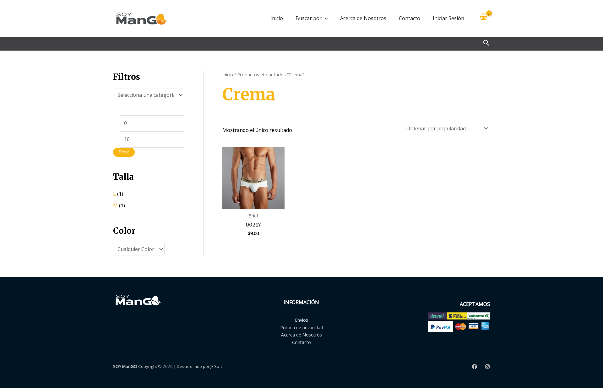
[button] (325, 18)
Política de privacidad (301, 328)
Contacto (409, 18)
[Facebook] (474, 366)
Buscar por (309, 18)
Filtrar (124, 152)
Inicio (276, 18)
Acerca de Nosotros (363, 18)
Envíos (301, 320)
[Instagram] (487, 366)
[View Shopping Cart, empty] (483, 18)
